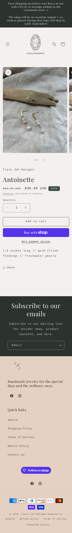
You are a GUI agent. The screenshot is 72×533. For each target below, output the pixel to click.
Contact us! (17, 454)
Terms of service (55, 519)
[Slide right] (44, 160)
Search (13, 419)
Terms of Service (21, 437)
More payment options (36, 241)
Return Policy (18, 446)
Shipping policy (38, 525)
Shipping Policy (20, 428)
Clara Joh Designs (33, 514)
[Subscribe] (60, 345)
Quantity (9, 200)
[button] (7, 44)
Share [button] (11, 267)
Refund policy (29, 519)
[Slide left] (27, 160)
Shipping (8, 194)
